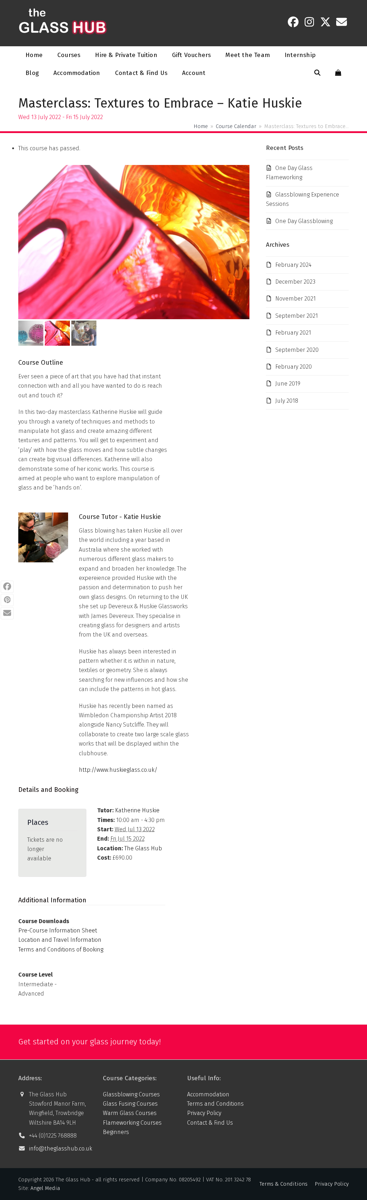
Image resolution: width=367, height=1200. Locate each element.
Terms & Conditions (283, 1184)
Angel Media (45, 1188)
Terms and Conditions (215, 1103)
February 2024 (293, 264)
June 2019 (287, 383)
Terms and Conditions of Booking (60, 949)
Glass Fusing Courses (130, 1103)
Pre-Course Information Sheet (57, 930)
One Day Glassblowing (304, 221)
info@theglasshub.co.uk (60, 1148)
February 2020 (293, 366)
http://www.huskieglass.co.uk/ (118, 769)
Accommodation (208, 1094)
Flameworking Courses (132, 1122)
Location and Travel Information (59, 939)
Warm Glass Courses (130, 1113)
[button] (317, 73)
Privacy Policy (204, 1113)
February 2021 (293, 332)
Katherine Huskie (137, 810)
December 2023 (295, 281)
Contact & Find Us (210, 1122)
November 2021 (295, 298)
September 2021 (296, 315)
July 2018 (286, 400)
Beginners (116, 1132)
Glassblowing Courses (131, 1094)
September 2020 (297, 349)
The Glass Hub (143, 848)
